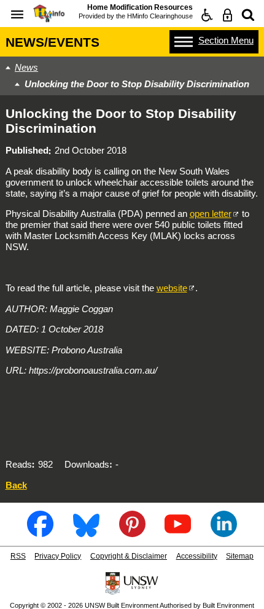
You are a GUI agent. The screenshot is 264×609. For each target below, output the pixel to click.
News (26, 67)
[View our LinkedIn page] (224, 532)
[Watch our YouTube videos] (178, 532)
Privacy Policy (57, 556)
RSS (18, 556)
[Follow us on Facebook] (40, 532)
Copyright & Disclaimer (128, 556)
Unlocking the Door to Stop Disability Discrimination (137, 84)
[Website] (248, 15)
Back (16, 485)
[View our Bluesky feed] (86, 532)
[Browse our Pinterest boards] (132, 532)
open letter (210, 213)
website (172, 288)
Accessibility (196, 556)
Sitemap (240, 556)
